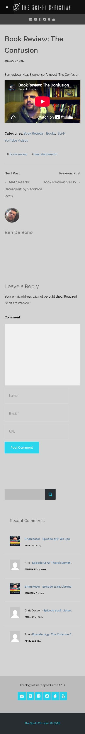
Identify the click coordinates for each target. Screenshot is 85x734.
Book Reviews (34, 133)
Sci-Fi (62, 133)
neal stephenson (45, 154)
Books (50, 133)
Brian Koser (32, 539)
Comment (12, 317)
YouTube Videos (16, 140)
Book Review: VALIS (59, 182)
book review (18, 154)
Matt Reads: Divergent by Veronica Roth (23, 189)
